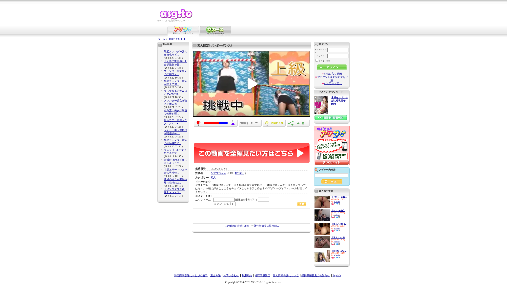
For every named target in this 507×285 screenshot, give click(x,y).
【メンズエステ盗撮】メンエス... (174, 191)
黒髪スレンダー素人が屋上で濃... (175, 83)
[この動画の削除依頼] (236, 225)
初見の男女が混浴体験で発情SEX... (175, 181)
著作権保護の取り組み (266, 225)
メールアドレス (320, 51)
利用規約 (247, 275)
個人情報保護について (286, 275)
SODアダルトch (177, 39)
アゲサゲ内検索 (327, 169)
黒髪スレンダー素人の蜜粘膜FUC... (175, 141)
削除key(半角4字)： (246, 199)
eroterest (337, 215)
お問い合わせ (231, 275)
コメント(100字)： (224, 203)
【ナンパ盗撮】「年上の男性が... (339, 210)
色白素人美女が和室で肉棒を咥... (175, 112)
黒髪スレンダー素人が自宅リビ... (175, 53)
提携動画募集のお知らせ (315, 275)
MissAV (337, 201)
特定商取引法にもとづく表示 (191, 275)
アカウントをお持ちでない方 (332, 79)
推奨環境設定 (262, 275)
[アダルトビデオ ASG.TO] (176, 18)
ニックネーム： (204, 199)
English (337, 275)
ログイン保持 (324, 61)
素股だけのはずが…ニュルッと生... (175, 161)
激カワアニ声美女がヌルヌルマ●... (175, 122)
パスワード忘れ (333, 83)
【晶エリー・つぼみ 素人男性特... (175, 171)
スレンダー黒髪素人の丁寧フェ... (175, 73)
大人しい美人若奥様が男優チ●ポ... (175, 132)
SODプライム (218, 173)
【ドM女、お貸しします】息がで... (339, 197)
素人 (213, 177)
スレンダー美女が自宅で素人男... (175, 102)
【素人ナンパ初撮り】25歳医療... (339, 237)
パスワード (319, 56)
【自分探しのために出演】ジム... (339, 251)
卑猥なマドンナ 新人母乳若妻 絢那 (339, 100)
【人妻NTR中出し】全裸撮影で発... (175, 63)
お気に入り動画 (333, 73)
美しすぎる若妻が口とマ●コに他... (175, 92)
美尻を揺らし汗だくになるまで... (175, 151)
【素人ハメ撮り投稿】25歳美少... (339, 224)
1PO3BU (239, 173)
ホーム (161, 39)
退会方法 (215, 275)
